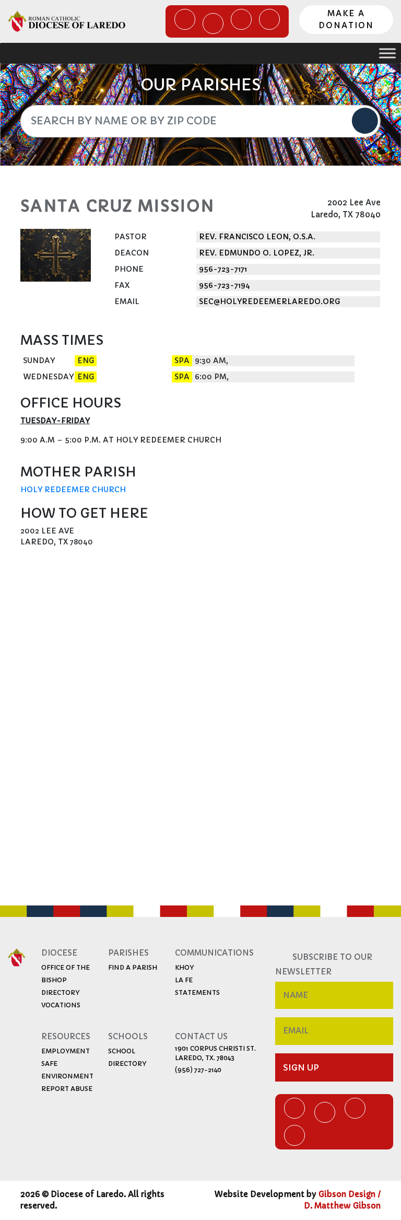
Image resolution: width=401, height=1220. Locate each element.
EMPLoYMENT (65, 1051)
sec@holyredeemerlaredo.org (269, 301)
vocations (60, 1005)
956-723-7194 (224, 285)
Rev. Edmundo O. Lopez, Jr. (256, 253)
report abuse (66, 1089)
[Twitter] (213, 23)
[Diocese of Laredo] (67, 21)
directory (60, 992)
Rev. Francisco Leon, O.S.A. (257, 236)
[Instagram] (269, 19)
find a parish (132, 967)
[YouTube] (241, 19)
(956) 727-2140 (198, 1070)
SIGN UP (301, 1067)
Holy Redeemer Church (73, 489)
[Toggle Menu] (387, 54)
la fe (184, 980)
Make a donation (346, 19)
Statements (197, 992)
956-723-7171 (223, 269)
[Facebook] (184, 19)
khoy (184, 967)
